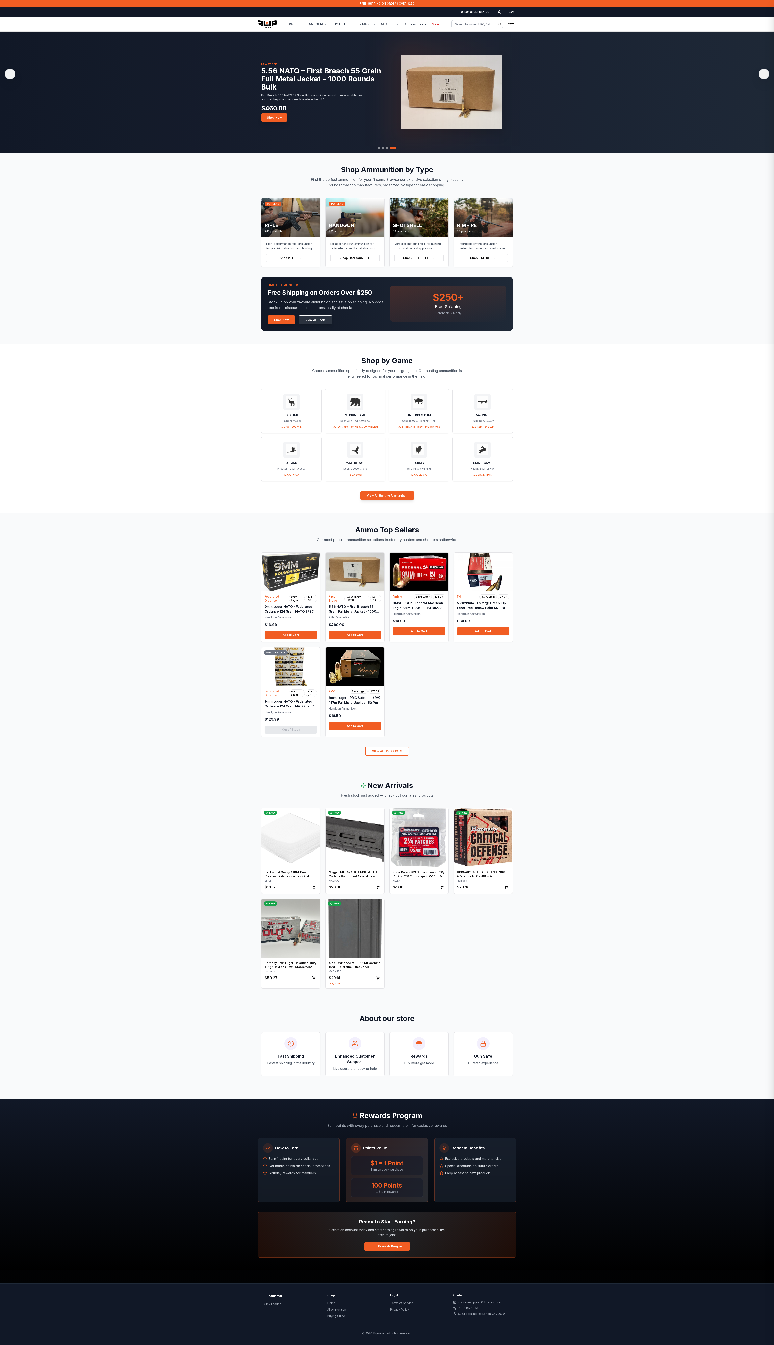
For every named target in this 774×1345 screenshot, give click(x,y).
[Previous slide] (10, 74)
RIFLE (293, 24)
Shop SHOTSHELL (416, 258)
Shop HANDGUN (351, 258)
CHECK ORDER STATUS (475, 12)
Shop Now (274, 113)
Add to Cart (291, 634)
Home (331, 1303)
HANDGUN (314, 24)
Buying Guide (336, 1316)
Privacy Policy (399, 1309)
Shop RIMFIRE (480, 258)
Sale (435, 24)
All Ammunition (336, 1309)
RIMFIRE (365, 24)
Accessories (413, 24)
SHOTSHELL (341, 24)
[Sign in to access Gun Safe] (511, 24)
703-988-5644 (468, 1308)
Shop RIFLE (287, 258)
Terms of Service (401, 1303)
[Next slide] (764, 74)
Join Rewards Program (387, 1246)
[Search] (499, 24)
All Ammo (388, 24)
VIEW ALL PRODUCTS (387, 751)
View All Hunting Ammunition (387, 495)
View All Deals (315, 320)
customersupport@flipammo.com (479, 1302)
